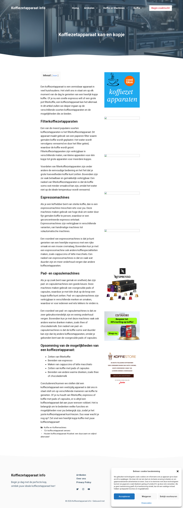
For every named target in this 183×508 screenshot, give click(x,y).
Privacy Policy (83, 482)
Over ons (81, 478)
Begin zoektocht (160, 8)
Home (75, 8)
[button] (177, 471)
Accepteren (124, 496)
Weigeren (146, 496)
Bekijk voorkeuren (168, 496)
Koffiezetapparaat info (28, 8)
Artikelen (89, 8)
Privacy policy (146, 503)
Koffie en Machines (113, 8)
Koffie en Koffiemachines (55, 427)
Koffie (137, 8)
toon (55, 75)
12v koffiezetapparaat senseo (57, 430)
